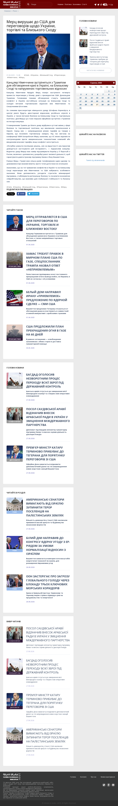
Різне (15, 11)
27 (97, 105)
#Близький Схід (46, 75)
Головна (73, 777)
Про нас (93, 777)
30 (114, 105)
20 (97, 101)
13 (97, 98)
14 (102, 98)
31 (80, 108)
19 (92, 101)
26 (92, 105)
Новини (7, 11)
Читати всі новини (95, 70)
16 (114, 98)
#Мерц (22, 77)
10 (80, 98)
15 (108, 98)
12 (92, 98)
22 (108, 101)
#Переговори (59, 75)
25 (86, 105)
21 (102, 101)
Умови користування (108, 777)
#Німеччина (12, 77)
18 (86, 101)
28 (102, 105)
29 (108, 105)
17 (80, 101)
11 (86, 98)
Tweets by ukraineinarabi (95, 160)
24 (80, 105)
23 (114, 101)
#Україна (34, 75)
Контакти (83, 777)
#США (26, 75)
